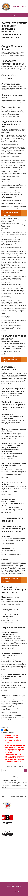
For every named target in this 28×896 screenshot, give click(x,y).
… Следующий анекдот (22, 790)
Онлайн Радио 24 (18, 6)
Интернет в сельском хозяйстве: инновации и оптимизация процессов (15, 761)
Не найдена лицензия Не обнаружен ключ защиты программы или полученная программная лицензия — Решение (13, 739)
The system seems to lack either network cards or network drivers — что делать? (15, 750)
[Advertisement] (14, 859)
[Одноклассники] (5, 730)
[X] (7, 730)
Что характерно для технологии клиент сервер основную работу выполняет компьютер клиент (15, 745)
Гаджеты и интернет (5, 39)
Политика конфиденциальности (14, 886)
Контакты (17, 891)
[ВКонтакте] (2, 730)
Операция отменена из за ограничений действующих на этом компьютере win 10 (14, 756)
